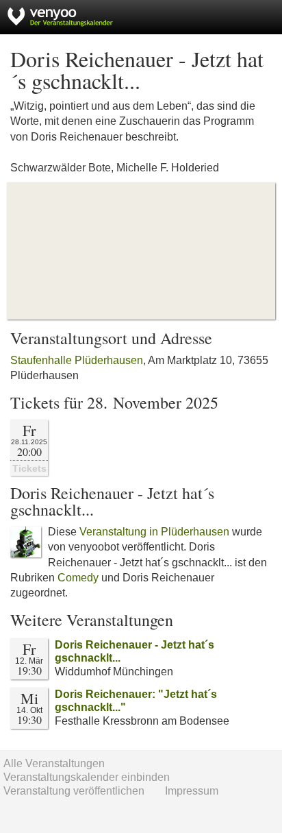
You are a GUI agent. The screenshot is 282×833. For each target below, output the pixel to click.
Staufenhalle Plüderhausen (76, 360)
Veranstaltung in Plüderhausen (154, 532)
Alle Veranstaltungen (54, 763)
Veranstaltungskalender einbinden (86, 777)
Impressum (191, 791)
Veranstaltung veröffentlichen (73, 791)
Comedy (78, 577)
